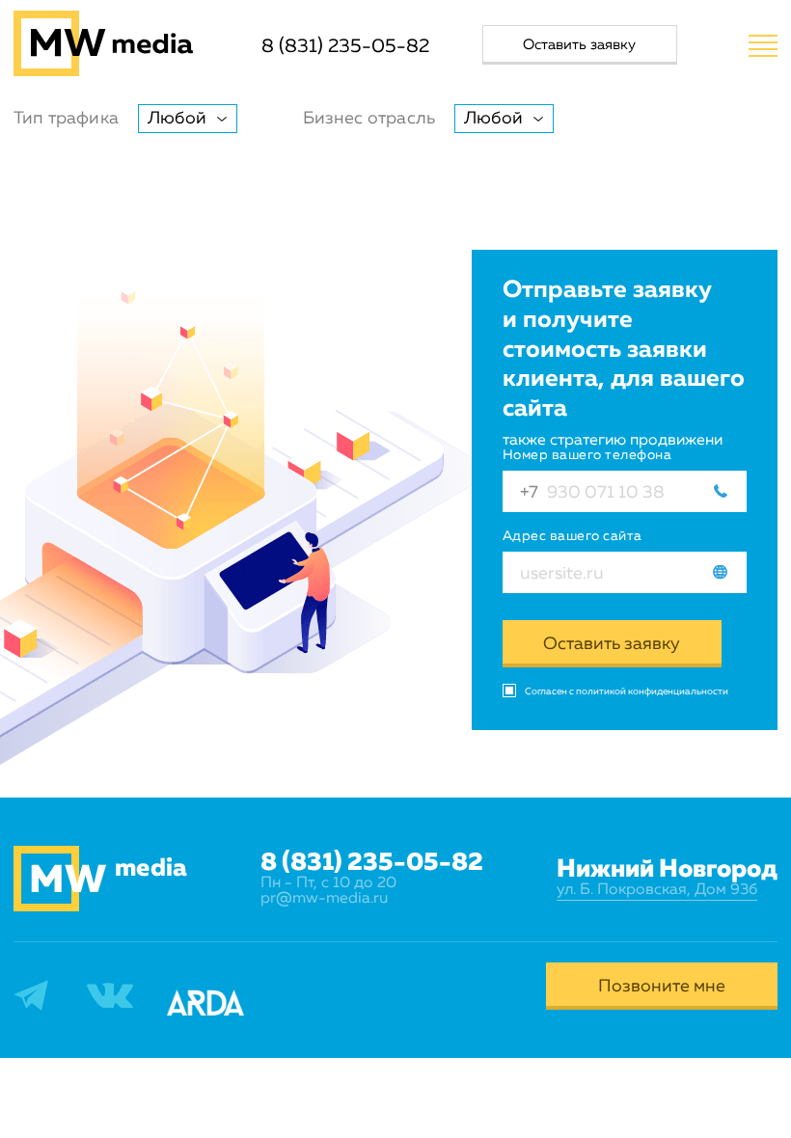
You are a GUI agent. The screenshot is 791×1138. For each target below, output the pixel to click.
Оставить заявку (611, 644)
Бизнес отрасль (369, 118)
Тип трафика (66, 118)
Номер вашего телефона (587, 455)
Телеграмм (52, 991)
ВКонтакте (126, 995)
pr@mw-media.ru (324, 899)
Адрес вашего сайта (572, 536)
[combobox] (187, 118)
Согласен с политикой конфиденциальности (626, 691)
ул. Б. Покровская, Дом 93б (657, 890)
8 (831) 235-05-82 (345, 46)
